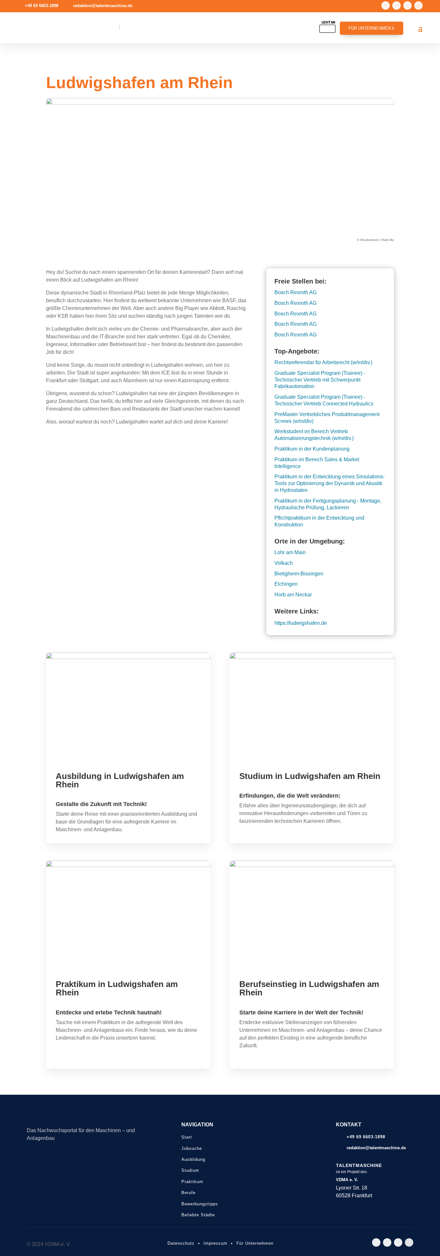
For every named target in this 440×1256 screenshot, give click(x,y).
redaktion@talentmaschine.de (102, 5)
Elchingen (286, 584)
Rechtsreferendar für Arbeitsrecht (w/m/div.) (323, 362)
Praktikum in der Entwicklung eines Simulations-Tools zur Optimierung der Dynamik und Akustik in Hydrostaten (329, 483)
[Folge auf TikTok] (407, 5)
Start (186, 1137)
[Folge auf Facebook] (418, 5)
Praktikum (192, 1181)
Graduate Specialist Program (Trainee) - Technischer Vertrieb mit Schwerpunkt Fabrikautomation (319, 379)
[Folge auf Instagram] (385, 5)
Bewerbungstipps (199, 1203)
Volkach (283, 563)
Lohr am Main (290, 552)
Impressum (215, 1243)
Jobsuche (191, 1148)
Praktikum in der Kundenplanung (311, 449)
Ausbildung (193, 1159)
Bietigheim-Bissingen (298, 573)
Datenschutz (181, 1243)
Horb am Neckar (293, 594)
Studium (190, 1170)
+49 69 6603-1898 (41, 5)
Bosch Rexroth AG (295, 292)
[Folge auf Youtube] (396, 5)
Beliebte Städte (198, 1214)
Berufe (188, 1192)
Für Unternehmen (370, 28)
